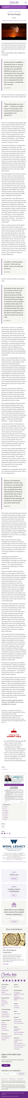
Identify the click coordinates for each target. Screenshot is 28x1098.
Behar (14, 872)
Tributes (3, 992)
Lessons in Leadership (8, 20)
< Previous (14, 878)
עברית (5, 808)
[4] (17, 466)
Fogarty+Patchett (6, 1096)
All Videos (16, 1005)
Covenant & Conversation (14, 11)
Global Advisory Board (19, 1045)
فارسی (5, 815)
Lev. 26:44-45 (7, 320)
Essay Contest (17, 1019)
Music (2, 1005)
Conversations (5, 1030)
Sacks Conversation (19, 1032)
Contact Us (17, 1049)
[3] (6, 437)
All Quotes (16, 986)
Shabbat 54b (7, 506)
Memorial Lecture (18, 1034)
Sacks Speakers (5, 1037)
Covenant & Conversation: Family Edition (19, 994)
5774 (22, 20)
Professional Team (18, 1047)
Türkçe (5, 819)
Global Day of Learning (17, 1029)
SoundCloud (4, 769)
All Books (3, 1000)
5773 (17, 947)
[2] (7, 434)
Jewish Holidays (5, 1014)
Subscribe (14, 921)
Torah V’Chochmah (18, 1023)
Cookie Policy (20, 1079)
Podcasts (3, 1028)
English (5, 806)
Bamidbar (14, 886)
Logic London (15, 1096)
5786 (20, 947)
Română (6, 817)
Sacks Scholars (18, 1021)
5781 (25, 20)
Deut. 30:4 (12, 239)
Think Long (14, 875)
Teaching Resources (6, 1036)
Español (6, 810)
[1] (11, 115)
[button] (7, 968)
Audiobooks (4, 1003)
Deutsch (6, 814)
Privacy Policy (12, 1079)
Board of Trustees (18, 1043)
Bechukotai (17, 20)
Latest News (17, 1013)
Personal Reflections (6, 994)
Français (6, 812)
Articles (3, 1022)
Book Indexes (4, 1002)
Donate (6, 1065)
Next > (14, 895)
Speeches (3, 1026)
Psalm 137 (4, 220)
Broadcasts (4, 1024)
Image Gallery (4, 990)
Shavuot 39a (19, 710)
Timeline (3, 988)
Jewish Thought (5, 1016)
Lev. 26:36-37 (7, 88)
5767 (14, 947)
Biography (3, 986)
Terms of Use (4, 1079)
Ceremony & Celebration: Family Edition (18, 999)
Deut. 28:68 (7, 272)
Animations (17, 1007)
